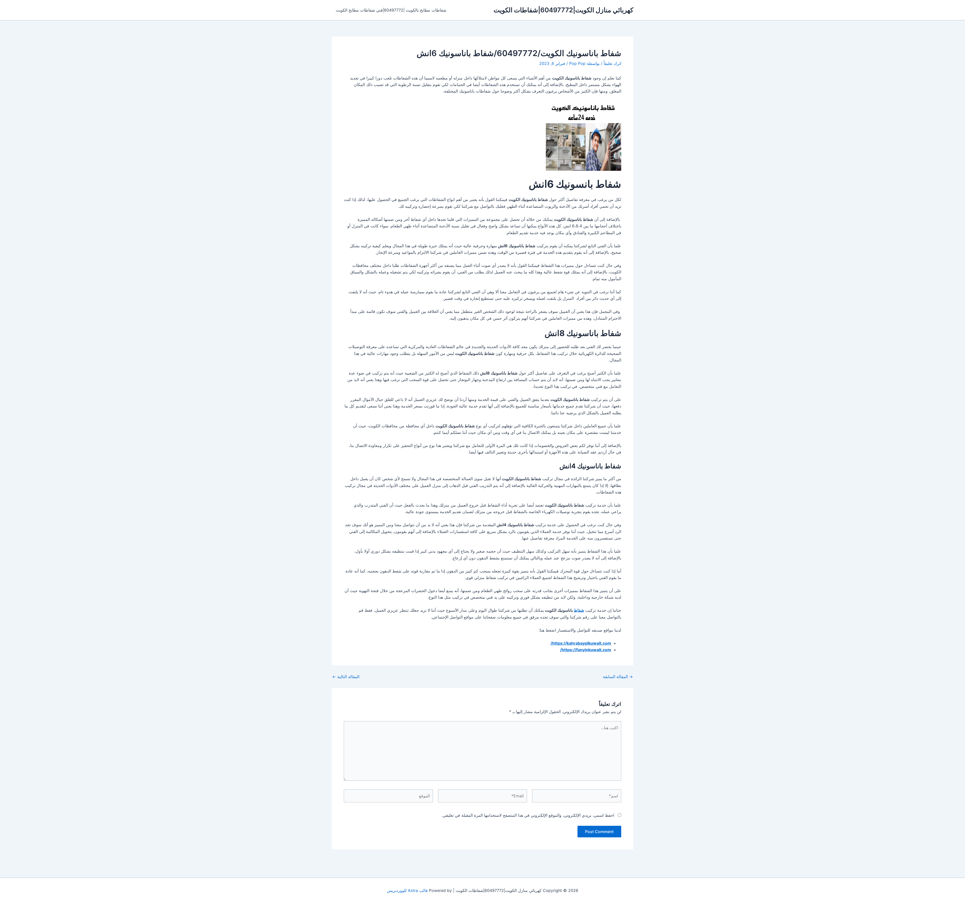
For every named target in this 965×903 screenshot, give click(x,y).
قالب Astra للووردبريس (407, 890)
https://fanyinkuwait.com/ (585, 649)
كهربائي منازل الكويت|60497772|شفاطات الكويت (563, 10)
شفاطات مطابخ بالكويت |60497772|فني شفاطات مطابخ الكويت (391, 10)
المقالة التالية (345, 677)
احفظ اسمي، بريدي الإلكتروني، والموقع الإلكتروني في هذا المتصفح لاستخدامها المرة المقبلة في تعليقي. (528, 815)
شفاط (579, 610)
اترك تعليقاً (612, 63)
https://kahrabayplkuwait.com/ (581, 643)
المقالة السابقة (618, 677)
